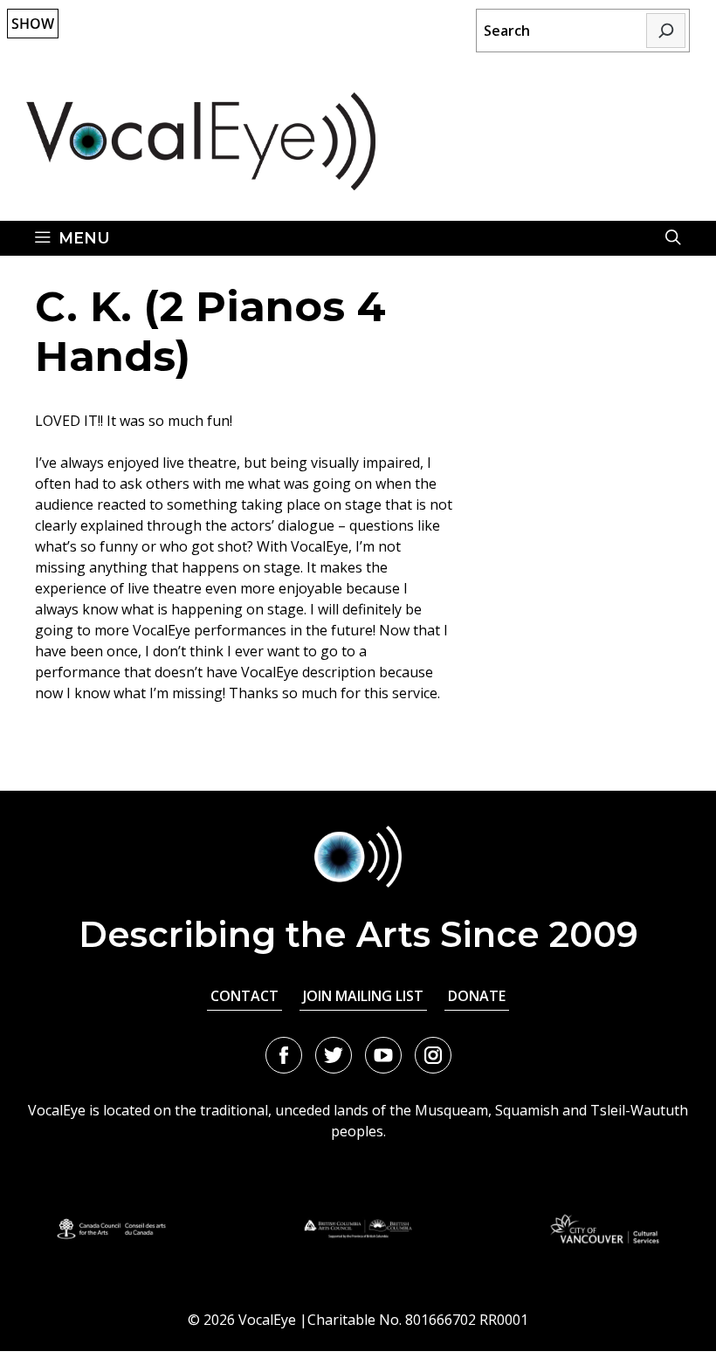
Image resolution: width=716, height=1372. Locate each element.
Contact (244, 995)
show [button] (32, 23)
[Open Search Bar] (673, 238)
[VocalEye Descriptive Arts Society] (200, 139)
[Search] (665, 30)
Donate (477, 995)
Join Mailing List (363, 995)
